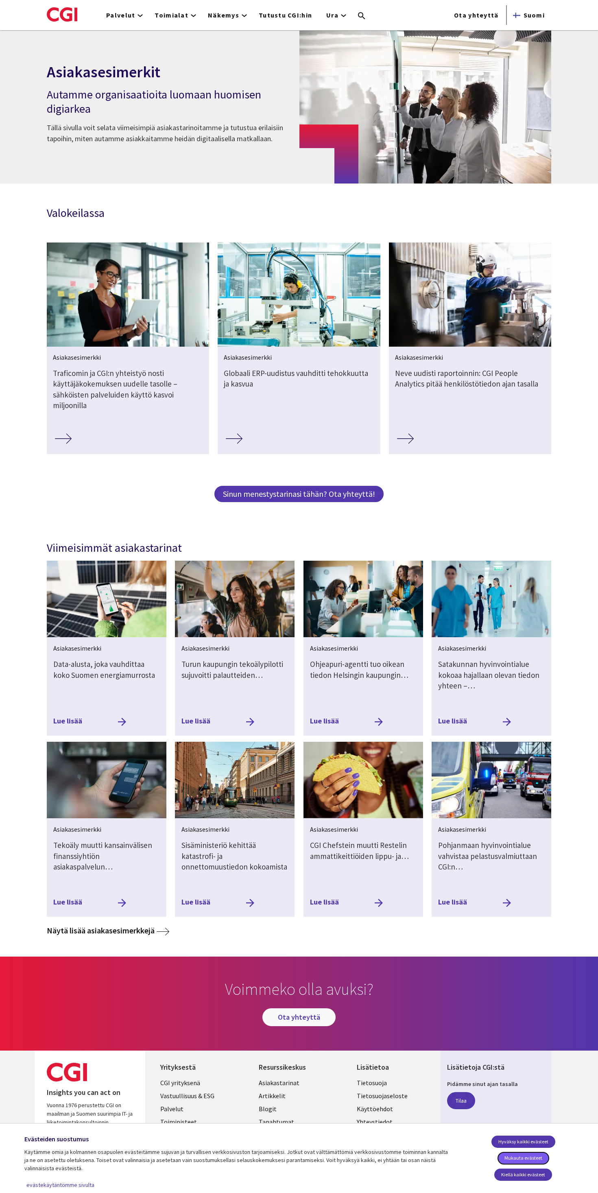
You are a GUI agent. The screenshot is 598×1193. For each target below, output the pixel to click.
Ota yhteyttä (476, 15)
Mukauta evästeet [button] (523, 1158)
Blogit (268, 1109)
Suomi (534, 15)
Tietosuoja (372, 1083)
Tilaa (461, 1100)
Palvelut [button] (120, 15)
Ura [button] (332, 15)
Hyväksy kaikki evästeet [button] (523, 1141)
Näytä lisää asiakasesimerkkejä (108, 930)
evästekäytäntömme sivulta (60, 1185)
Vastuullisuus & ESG (187, 1096)
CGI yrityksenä (180, 1083)
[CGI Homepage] (62, 14)
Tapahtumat (276, 1122)
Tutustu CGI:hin (285, 15)
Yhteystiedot (375, 1122)
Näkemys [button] (223, 15)
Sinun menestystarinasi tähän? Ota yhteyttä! (299, 494)
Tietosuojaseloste (382, 1096)
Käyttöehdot (375, 1109)
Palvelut (171, 1109)
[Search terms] (361, 16)
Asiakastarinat (279, 1083)
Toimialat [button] (171, 15)
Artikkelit (272, 1096)
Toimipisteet (178, 1122)
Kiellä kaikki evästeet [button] (523, 1174)
